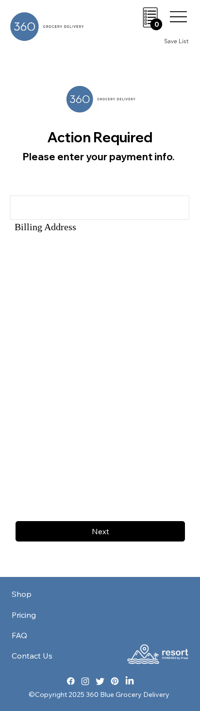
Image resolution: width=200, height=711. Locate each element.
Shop (22, 594)
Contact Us (32, 655)
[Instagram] (85, 681)
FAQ (19, 635)
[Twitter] (100, 681)
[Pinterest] (115, 681)
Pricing (24, 615)
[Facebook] (71, 681)
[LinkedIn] (129, 681)
